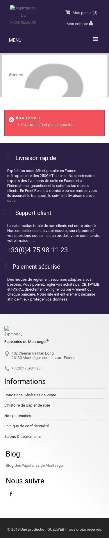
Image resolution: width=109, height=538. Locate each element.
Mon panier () (84, 12)
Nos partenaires (17, 416)
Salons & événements (22, 436)
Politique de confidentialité (26, 426)
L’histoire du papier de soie (27, 405)
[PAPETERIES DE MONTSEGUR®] (23, 15)
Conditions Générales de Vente (30, 395)
